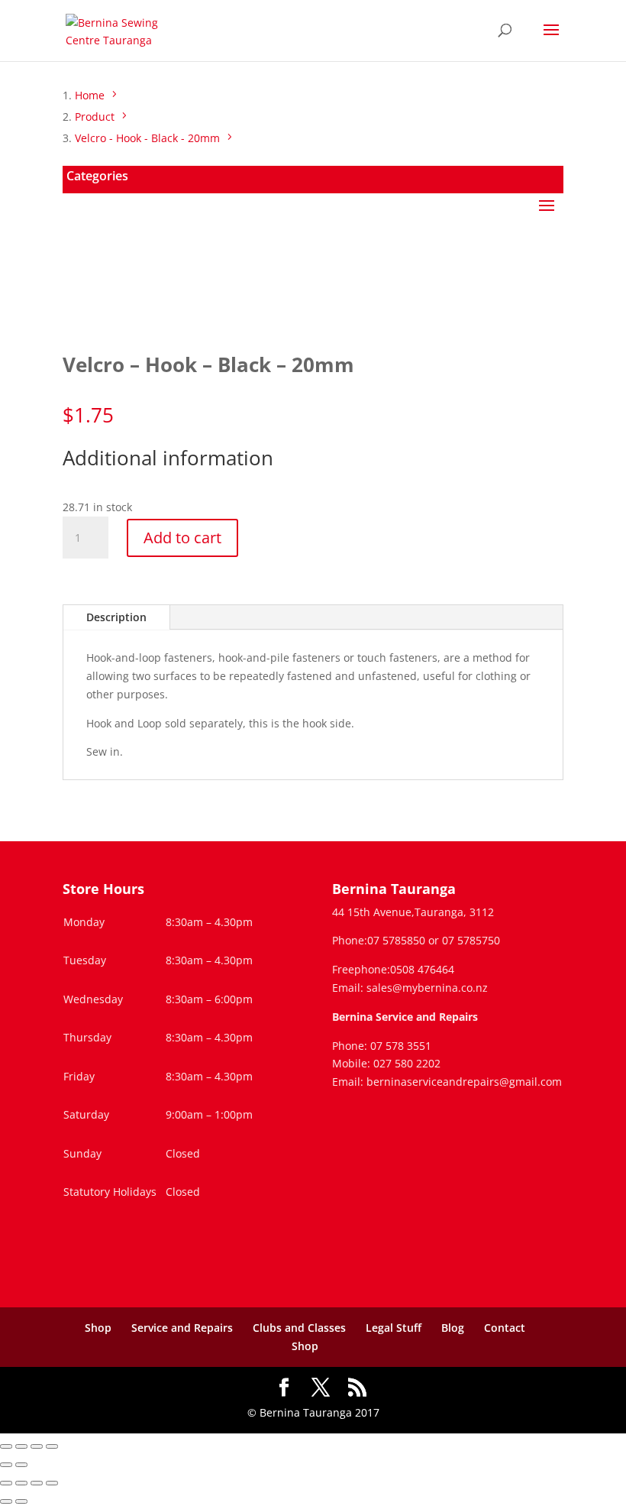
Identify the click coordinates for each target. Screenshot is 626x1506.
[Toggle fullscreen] (21, 1446)
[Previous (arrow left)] (6, 1464)
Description (116, 617)
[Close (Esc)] (52, 1446)
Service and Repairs (182, 1327)
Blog (452, 1327)
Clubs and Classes (299, 1327)
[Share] (37, 1446)
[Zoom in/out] (6, 1446)
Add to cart (182, 537)
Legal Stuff (393, 1327)
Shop (98, 1327)
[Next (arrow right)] (21, 1464)
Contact (504, 1327)
